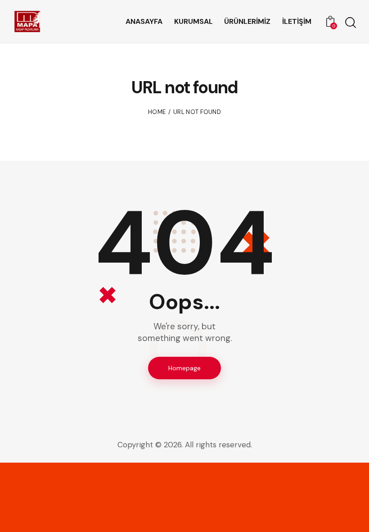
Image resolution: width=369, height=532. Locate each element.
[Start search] (350, 23)
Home (157, 112)
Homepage (184, 368)
